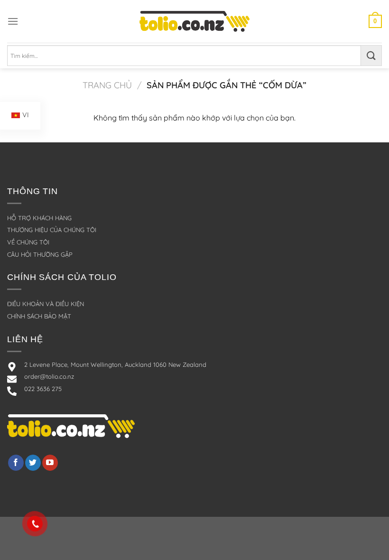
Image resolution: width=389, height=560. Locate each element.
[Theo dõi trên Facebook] (16, 463)
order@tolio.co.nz (49, 376)
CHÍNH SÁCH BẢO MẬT (39, 316)
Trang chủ (107, 85)
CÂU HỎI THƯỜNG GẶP (40, 254)
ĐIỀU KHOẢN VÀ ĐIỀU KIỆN (45, 304)
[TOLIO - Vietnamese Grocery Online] (194, 21)
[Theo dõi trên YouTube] (50, 463)
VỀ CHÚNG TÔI (28, 242)
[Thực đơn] (13, 21)
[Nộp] (371, 55)
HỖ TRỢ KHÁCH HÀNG (39, 218)
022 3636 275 (43, 388)
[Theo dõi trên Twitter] (33, 463)
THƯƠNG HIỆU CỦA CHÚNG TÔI (51, 229)
